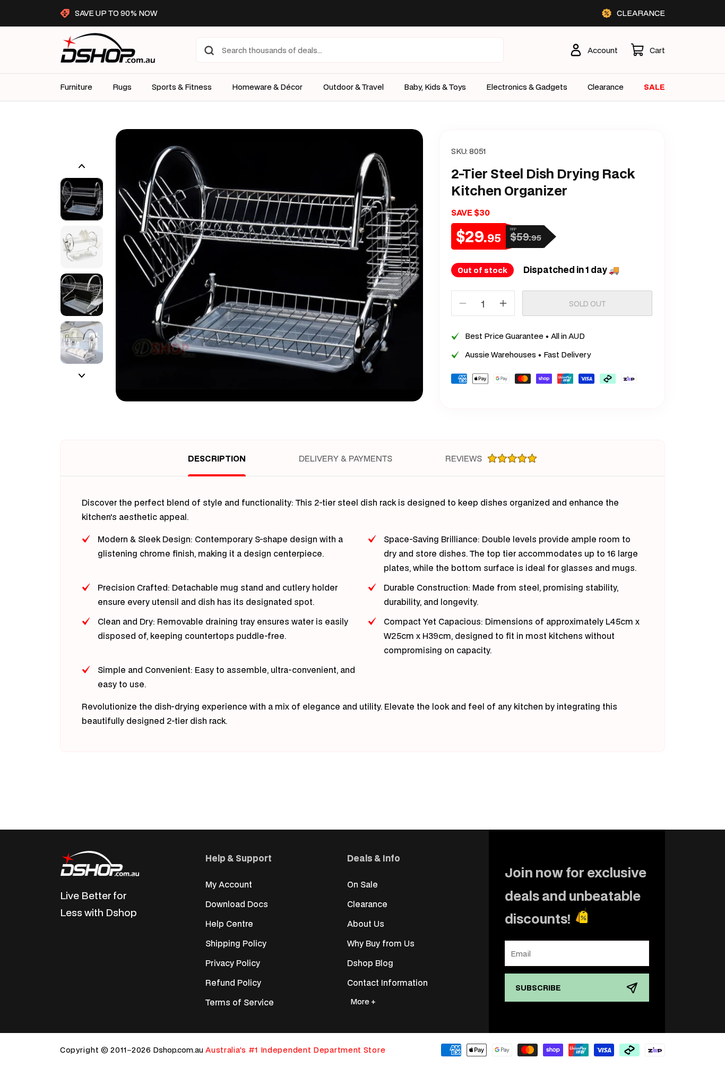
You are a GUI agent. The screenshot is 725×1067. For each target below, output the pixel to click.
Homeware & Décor (267, 87)
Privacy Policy (232, 962)
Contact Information (387, 982)
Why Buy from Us (381, 943)
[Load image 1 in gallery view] (82, 199)
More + (363, 1001)
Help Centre (229, 923)
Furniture (76, 87)
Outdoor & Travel (353, 87)
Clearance (367, 903)
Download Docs (236, 903)
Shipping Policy (235, 943)
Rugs (122, 87)
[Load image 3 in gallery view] (82, 295)
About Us (365, 923)
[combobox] (350, 50)
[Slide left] (82, 166)
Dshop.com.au (178, 1050)
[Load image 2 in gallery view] (82, 247)
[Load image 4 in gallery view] (82, 342)
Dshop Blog (370, 962)
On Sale (362, 884)
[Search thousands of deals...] (209, 50)
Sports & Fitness (182, 87)
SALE (654, 87)
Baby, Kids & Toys (435, 87)
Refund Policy (233, 982)
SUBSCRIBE (538, 988)
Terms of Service (239, 1002)
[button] (648, 49)
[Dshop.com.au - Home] (100, 863)
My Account (228, 884)
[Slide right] (82, 375)
